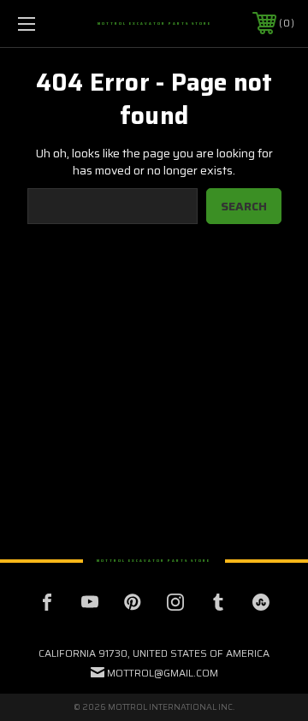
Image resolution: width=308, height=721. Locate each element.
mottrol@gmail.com (162, 673)
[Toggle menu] (45, 23)
